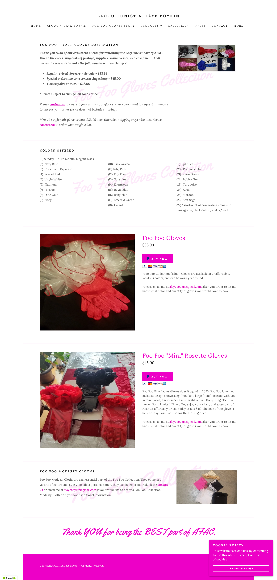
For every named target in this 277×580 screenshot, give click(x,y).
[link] (138, 16)
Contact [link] (220, 25)
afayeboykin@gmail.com (185, 286)
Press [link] (200, 25)
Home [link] (36, 25)
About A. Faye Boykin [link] (67, 25)
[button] (151, 26)
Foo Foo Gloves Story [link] (113, 25)
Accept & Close (241, 568)
